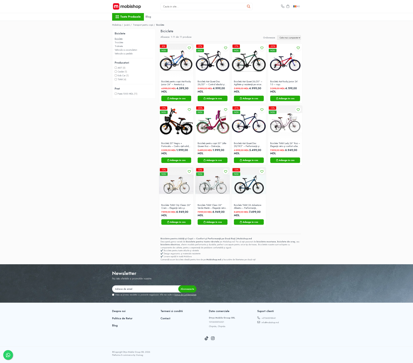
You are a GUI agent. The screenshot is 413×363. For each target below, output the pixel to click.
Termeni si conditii (172, 311)
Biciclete (118, 38)
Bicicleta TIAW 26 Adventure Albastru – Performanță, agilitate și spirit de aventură (247, 206)
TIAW (120, 79)
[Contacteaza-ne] (282, 6)
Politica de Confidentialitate (185, 294)
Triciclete (119, 42)
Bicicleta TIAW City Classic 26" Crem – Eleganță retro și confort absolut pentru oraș (176, 206)
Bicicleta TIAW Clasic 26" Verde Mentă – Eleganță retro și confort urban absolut (212, 206)
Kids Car (122, 75)
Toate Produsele (130, 17)
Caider (121, 71)
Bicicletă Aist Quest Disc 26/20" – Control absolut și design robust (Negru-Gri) (211, 83)
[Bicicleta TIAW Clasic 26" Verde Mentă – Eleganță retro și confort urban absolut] (212, 184)
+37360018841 (268, 318)
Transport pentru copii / (144, 24)
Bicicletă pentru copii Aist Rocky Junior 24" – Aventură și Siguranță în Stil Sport (176, 83)
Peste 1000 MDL (125, 93)
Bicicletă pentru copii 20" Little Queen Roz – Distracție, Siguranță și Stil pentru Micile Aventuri (212, 145)
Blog (148, 17)
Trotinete (119, 46)
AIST (120, 67)
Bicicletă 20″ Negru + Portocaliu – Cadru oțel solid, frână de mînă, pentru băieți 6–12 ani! (176, 145)
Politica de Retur (122, 318)
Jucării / (128, 24)
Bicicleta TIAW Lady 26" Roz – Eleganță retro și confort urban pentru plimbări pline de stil (285, 145)
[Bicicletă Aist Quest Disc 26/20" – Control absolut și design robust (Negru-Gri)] (212, 61)
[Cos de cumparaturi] (287, 6)
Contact (165, 318)
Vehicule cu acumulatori (126, 49)
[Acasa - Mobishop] (128, 6)
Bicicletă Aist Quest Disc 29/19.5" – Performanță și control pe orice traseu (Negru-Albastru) (248, 145)
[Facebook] (200, 338)
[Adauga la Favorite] (189, 48)
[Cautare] (248, 6)
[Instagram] (213, 338)
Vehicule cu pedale (123, 53)
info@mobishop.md (270, 322)
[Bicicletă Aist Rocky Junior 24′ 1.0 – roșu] (285, 61)
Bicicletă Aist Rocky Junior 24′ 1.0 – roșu (284, 83)
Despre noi (119, 311)
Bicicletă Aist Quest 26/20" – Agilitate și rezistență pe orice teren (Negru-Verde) (248, 83)
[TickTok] (206, 338)
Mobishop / (118, 24)
